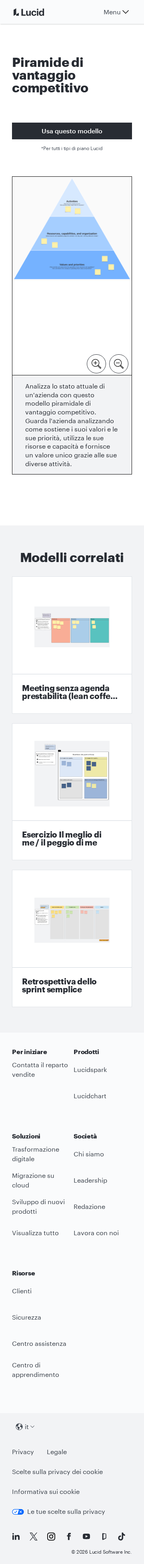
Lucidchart (90, 1095)
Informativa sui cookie (46, 1491)
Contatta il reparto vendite (40, 1069)
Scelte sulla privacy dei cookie (57, 1471)
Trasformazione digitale (35, 1154)
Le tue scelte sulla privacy (66, 1511)
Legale (57, 1451)
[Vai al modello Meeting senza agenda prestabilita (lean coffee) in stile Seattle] (72, 645)
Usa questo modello (72, 131)
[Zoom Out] (118, 363)
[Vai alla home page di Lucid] (38, 12)
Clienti (22, 1291)
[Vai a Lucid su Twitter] (34, 1537)
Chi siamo (89, 1154)
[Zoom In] (96, 363)
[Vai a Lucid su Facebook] (69, 1537)
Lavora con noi (96, 1232)
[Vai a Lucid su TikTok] (122, 1537)
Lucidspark (90, 1069)
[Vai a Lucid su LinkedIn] (16, 1537)
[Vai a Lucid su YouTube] (86, 1537)
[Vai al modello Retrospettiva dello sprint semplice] (72, 938)
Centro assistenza (39, 1343)
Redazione (89, 1206)
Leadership (90, 1180)
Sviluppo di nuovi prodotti (38, 1206)
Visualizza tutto (35, 1232)
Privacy (23, 1451)
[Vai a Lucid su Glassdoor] (104, 1537)
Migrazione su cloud (33, 1180)
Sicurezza (26, 1317)
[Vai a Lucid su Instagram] (51, 1537)
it (27, 1426)
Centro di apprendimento (35, 1369)
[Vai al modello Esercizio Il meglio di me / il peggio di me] (72, 792)
